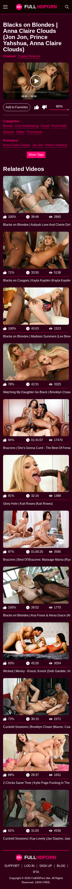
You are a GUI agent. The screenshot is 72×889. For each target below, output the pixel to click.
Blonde (8, 125)
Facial (45, 125)
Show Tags (36, 154)
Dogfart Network (29, 56)
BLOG (61, 865)
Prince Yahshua (56, 145)
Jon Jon (37, 145)
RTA (36, 872)
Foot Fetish (59, 125)
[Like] (36, 107)
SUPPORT (12, 865)
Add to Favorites (17, 107)
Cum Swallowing (26, 125)
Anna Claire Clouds (16, 145)
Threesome (34, 132)
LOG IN (29, 865)
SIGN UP (45, 865)
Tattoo (20, 132)
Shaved (8, 132)
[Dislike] (44, 107)
